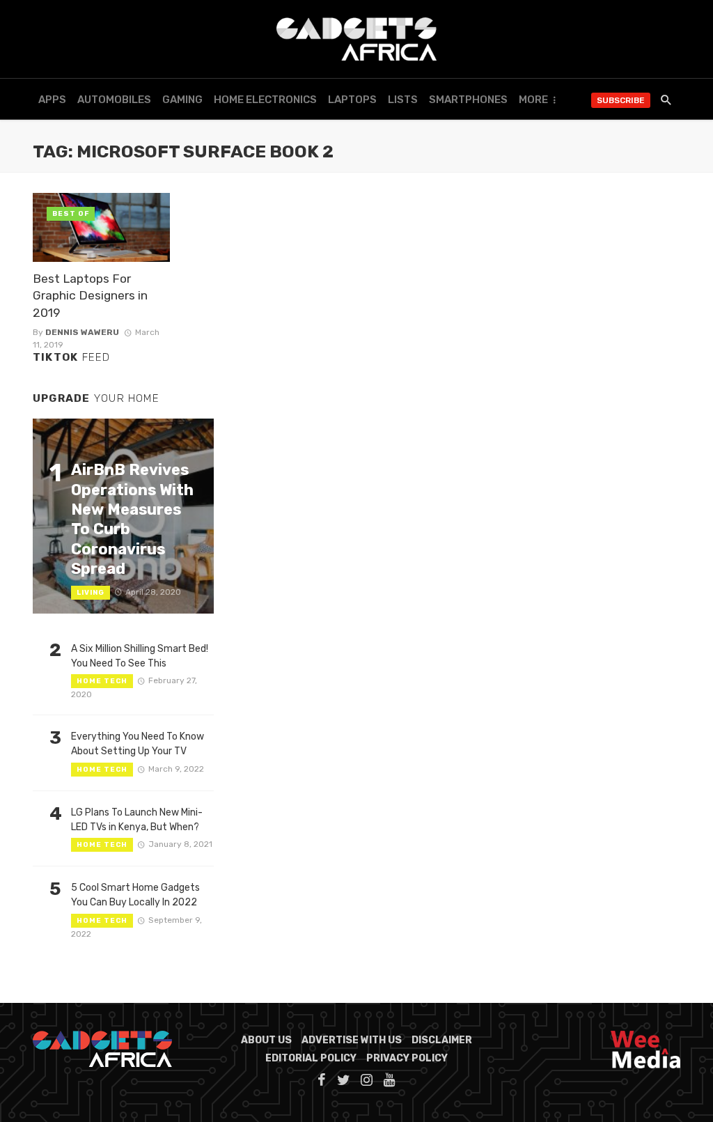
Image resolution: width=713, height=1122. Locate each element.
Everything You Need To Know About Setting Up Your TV (137, 744)
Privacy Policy (407, 1058)
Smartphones (468, 99)
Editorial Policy (310, 1058)
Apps (52, 99)
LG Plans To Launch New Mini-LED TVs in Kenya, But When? (137, 820)
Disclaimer (442, 1040)
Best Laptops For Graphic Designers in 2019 (90, 296)
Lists (403, 99)
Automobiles (114, 99)
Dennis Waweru (82, 332)
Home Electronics (265, 99)
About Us (266, 1040)
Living (90, 593)
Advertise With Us (351, 1040)
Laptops (352, 99)
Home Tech (102, 681)
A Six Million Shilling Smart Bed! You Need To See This (139, 656)
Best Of (70, 214)
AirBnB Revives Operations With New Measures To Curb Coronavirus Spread (132, 519)
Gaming (182, 99)
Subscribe (621, 100)
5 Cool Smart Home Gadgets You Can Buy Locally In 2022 (135, 895)
